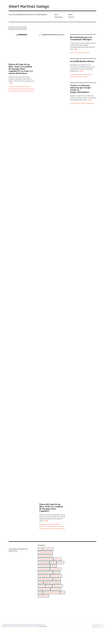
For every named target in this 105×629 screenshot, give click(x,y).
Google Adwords (44, 569)
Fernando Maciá (21, 86)
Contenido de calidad (45, 552)
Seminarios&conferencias (51, 592)
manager (87, 52)
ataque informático (76, 103)
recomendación (13, 91)
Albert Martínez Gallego (29, 6)
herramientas (80, 52)
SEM (40, 592)
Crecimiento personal (45, 556)
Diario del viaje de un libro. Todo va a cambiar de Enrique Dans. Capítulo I (51, 507)
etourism (60, 562)
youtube (85, 76)
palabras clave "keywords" (52, 582)
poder (81, 74)
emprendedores (43, 562)
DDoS (83, 103)
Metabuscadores (56, 576)
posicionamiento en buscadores (26, 88)
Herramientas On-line (45, 572)
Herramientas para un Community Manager (81, 38)
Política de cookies (43, 626)
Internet (28, 86)
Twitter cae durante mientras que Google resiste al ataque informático (80, 88)
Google (87, 103)
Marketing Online (44, 576)
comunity (73, 52)
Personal (41, 586)
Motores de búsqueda (45, 579)
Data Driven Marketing (45, 559)
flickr (78, 74)
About (56, 14)
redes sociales (87, 74)
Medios (70, 14)
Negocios (56, 579)
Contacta (71, 17)
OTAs (40, 582)
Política (49, 586)
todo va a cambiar (22, 91)
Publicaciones (58, 586)
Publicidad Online (44, 589)
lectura (11, 88)
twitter (80, 76)
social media (74, 76)
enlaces (53, 562)
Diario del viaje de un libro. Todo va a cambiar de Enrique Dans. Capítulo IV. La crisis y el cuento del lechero (21, 68)
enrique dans (12, 86)
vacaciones (31, 91)
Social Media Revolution (82, 61)
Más (11, 83)
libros (15, 88)
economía (57, 559)
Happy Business (55, 569)
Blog (40, 549)
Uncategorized (43, 596)
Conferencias (58, 17)
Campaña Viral (48, 549)
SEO (63, 592)
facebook (73, 74)
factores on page (44, 566)
